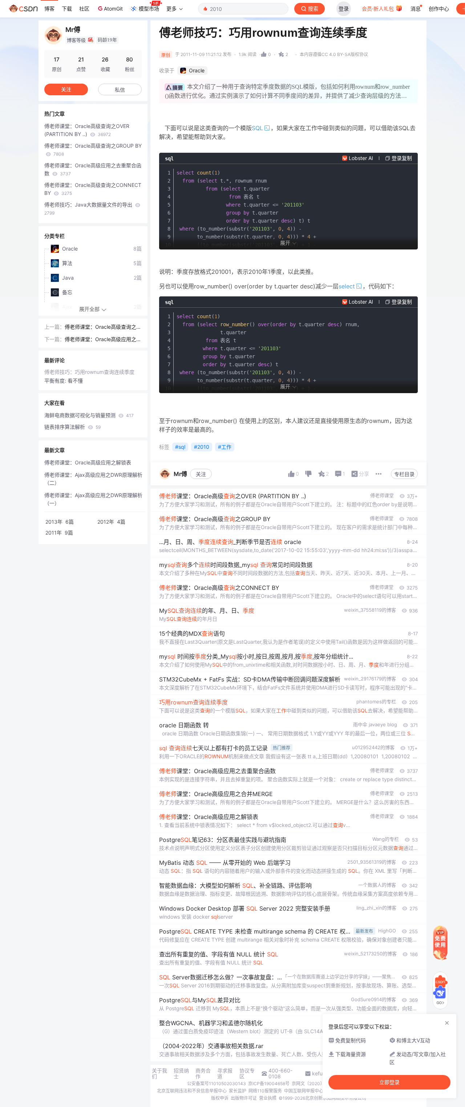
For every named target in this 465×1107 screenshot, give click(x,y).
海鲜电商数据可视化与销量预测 (89, 415)
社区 (84, 8)
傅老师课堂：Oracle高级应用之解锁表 (87, 462)
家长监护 (237, 1091)
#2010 (201, 447)
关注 (201, 474)
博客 (49, 8)
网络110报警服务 (265, 1091)
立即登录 (389, 1082)
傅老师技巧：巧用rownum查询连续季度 (89, 372)
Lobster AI (361, 158)
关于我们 (159, 1073)
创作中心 (439, 8)
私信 (120, 90)
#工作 (224, 447)
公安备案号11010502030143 (216, 1083)
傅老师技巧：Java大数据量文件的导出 (89, 208)
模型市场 (149, 8)
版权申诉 (220, 1098)
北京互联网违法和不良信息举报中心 (192, 1091)
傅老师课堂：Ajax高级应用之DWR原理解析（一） (93, 499)
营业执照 (267, 1098)
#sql (180, 447)
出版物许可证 (244, 1098)
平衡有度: (56, 380)
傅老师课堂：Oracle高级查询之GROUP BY (93, 150)
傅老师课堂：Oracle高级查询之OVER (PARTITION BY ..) (86, 130)
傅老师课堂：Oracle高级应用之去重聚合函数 (92, 169)
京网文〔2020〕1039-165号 (320, 1083)
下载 (67, 8)
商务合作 (203, 1073)
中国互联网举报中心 (303, 1091)
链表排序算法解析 (72, 427)
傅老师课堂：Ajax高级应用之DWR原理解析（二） (93, 479)
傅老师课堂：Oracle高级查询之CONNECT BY (92, 189)
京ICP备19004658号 (269, 1083)
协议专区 (247, 1073)
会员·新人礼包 (378, 8)
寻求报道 (224, 1073)
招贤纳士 (181, 1073)
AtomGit (113, 8)
